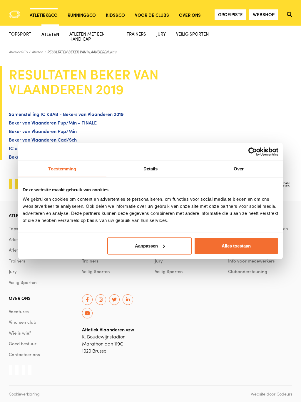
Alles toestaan (236, 245)
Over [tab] (239, 168)
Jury (161, 33)
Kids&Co (115, 15)
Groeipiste (230, 14)
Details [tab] (150, 168)
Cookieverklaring (24, 394)
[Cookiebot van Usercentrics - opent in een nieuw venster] (252, 151)
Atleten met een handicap (87, 36)
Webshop (264, 14)
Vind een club (22, 322)
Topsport (20, 33)
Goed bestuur (22, 343)
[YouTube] (87, 313)
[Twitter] (114, 299)
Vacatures (19, 311)
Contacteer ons (24, 354)
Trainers (136, 33)
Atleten (50, 33)
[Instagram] (101, 299)
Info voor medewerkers (251, 261)
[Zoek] (289, 14)
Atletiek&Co (44, 15)
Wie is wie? (20, 333)
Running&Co (82, 15)
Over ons (190, 15)
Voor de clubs (152, 15)
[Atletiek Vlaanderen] (14, 14)
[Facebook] (87, 299)
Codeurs (284, 394)
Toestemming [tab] (62, 168)
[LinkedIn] (128, 299)
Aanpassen (146, 245)
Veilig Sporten (192, 33)
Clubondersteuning (247, 271)
